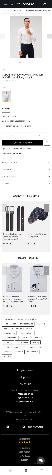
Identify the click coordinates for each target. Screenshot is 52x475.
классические (9, 338)
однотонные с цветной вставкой (17, 328)
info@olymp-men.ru (24, 419)
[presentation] (26, 237)
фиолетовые (19, 347)
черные (6, 347)
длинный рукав (26, 324)
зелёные (41, 324)
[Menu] (5, 4)
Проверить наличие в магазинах (16, 149)
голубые (7, 356)
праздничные (9, 333)
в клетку (35, 342)
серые (41, 347)
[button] (2, 36)
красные (19, 352)
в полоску (7, 342)
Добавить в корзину (22, 142)
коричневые (32, 352)
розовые (7, 352)
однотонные (22, 342)
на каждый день (26, 333)
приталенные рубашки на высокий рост (20, 319)
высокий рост (9, 324)
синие (32, 347)
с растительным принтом (31, 338)
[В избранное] (47, 143)
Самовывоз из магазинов (13, 153)
